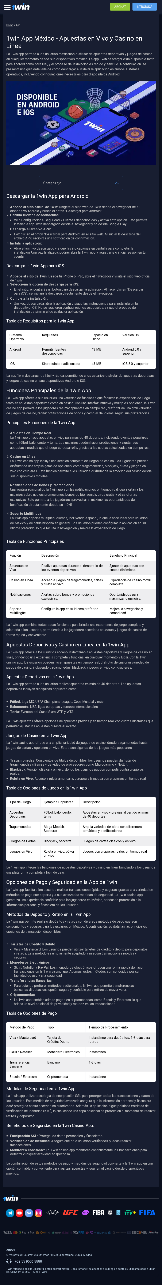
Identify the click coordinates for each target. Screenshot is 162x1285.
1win (103, 59)
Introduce (145, 6)
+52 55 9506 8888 (28, 1261)
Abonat (120, 6)
